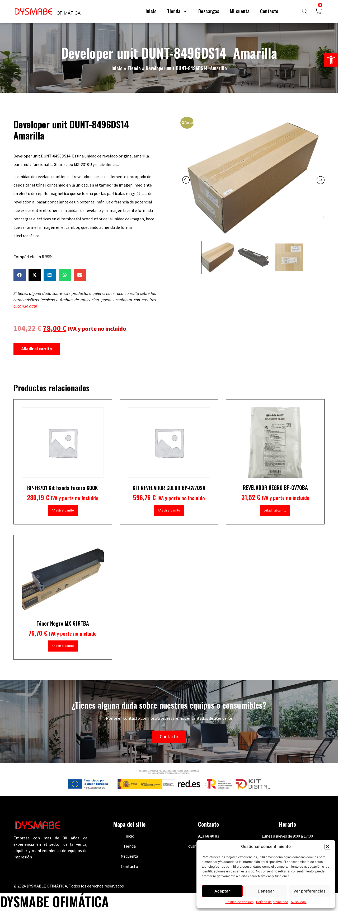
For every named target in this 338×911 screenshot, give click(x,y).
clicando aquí (25, 306)
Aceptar (222, 891)
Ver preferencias (309, 891)
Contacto (269, 11)
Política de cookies (239, 902)
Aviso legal (299, 902)
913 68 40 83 (208, 836)
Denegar (266, 891)
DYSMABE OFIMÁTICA (54, 901)
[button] (331, 60)
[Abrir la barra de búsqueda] (304, 11)
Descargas (208, 11)
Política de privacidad (272, 902)
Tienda (173, 11)
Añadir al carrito (36, 349)
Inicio (151, 11)
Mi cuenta (240, 11)
